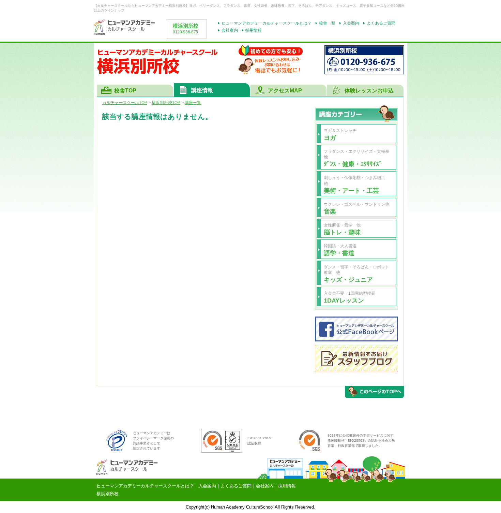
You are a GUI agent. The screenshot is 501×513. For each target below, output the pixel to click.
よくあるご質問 (381, 23)
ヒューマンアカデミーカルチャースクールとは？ (267, 23)
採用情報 (253, 30)
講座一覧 (193, 103)
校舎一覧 (327, 23)
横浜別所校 (185, 26)
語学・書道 (339, 252)
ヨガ (330, 137)
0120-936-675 (185, 32)
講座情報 (202, 90)
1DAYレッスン (344, 300)
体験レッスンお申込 (369, 90)
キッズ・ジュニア (348, 279)
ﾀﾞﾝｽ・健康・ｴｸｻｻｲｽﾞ (353, 163)
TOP (166, 103)
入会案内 (351, 23)
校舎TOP (125, 90)
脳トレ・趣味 (342, 232)
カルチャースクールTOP (124, 103)
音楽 (330, 211)
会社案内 (230, 30)
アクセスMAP (285, 90)
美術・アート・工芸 (351, 190)
